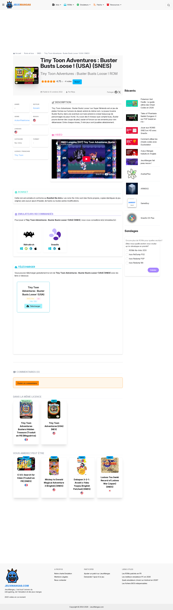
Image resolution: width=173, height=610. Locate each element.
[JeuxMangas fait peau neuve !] (132, 162)
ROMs (69, 5)
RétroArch (29, 244)
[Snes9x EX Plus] (132, 218)
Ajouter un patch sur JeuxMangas (97, 574)
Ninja (73, 92)
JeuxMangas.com (17, 585)
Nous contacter (60, 580)
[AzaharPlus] (132, 174)
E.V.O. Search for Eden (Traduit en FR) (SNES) (26, 478)
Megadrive (26, 401)
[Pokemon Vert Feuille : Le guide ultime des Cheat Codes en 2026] (132, 103)
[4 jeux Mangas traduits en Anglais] (132, 152)
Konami (36, 108)
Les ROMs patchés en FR (131, 574)
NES (54, 401)
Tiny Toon (18, 155)
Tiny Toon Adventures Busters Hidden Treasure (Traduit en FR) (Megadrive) (26, 429)
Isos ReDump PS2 (137, 254)
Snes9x (55, 244)
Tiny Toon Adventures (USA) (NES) (54, 426)
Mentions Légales (61, 577)
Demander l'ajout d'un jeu (94, 577)
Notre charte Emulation (63, 574)
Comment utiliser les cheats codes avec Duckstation (149, 142)
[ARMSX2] (132, 188)
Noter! (77, 82)
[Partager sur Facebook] (116, 91)
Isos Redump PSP (137, 258)
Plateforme (25, 120)
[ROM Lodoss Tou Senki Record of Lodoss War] (110, 465)
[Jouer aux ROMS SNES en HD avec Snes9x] (132, 130)
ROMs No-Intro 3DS (138, 250)
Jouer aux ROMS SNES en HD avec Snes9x (148, 130)
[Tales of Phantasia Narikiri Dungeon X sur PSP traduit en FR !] (132, 117)
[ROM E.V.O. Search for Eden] (26, 463)
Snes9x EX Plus (147, 218)
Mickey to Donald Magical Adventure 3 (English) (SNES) (54, 482)
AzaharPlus (146, 174)
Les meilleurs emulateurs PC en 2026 (136, 577)
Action (17, 120)
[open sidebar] (3, 4)
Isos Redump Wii (136, 263)
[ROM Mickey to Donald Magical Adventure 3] (54, 466)
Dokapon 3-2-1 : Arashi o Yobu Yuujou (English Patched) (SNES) (82, 484)
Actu (57, 5)
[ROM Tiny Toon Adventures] (54, 410)
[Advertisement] (67, 29)
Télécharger (35, 306)
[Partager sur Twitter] (119, 91)
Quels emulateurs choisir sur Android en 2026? (140, 580)
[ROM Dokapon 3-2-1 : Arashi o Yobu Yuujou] (82, 466)
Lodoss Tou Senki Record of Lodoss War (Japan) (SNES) (110, 482)
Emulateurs (84, 5)
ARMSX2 (145, 188)
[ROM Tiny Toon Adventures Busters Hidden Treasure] (26, 410)
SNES (26, 458)
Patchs (99, 5)
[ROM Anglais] (16, 131)
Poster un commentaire (27, 383)
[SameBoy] (132, 203)
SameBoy (145, 203)
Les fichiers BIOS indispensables (134, 583)
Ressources (114, 5)
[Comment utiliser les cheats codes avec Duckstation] (132, 142)
